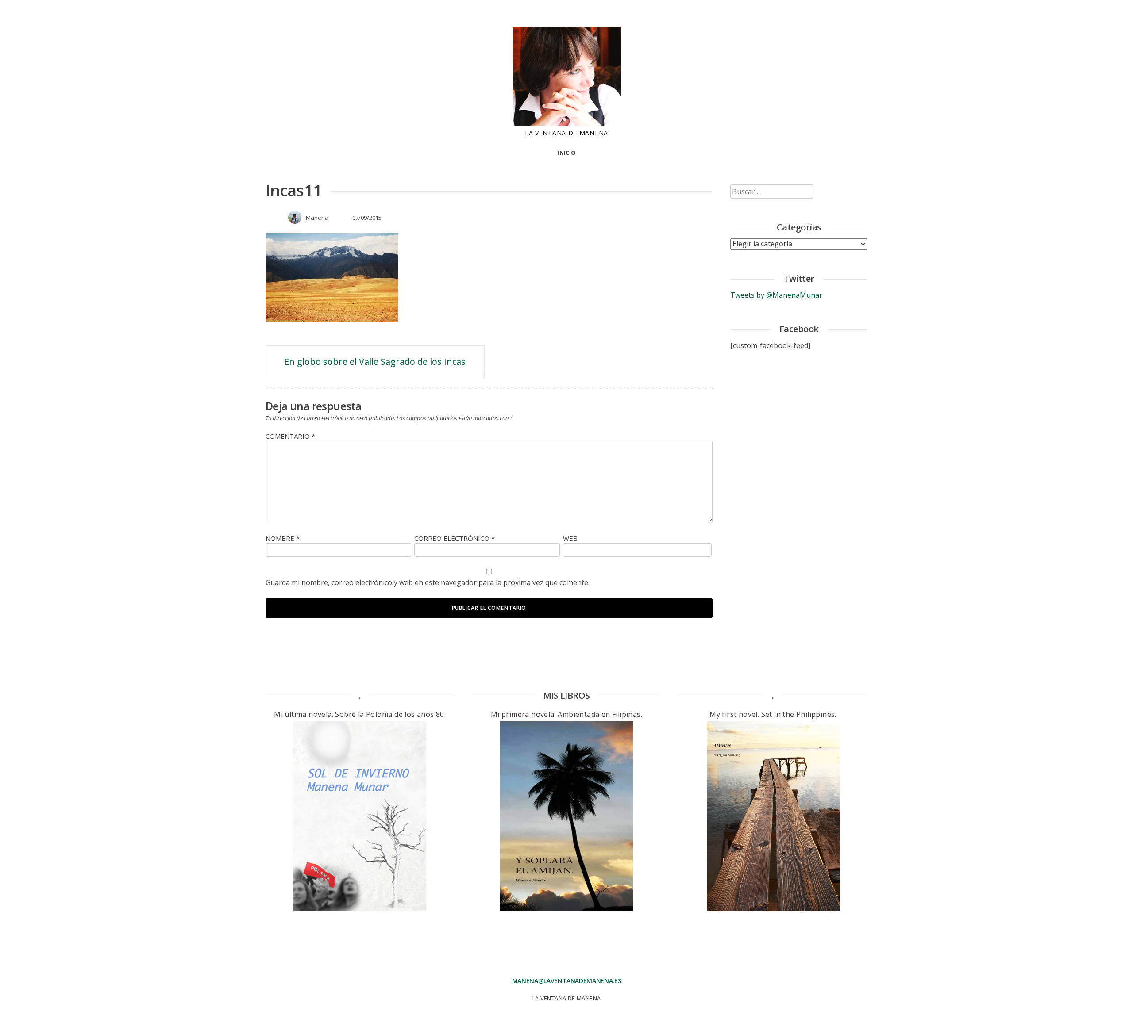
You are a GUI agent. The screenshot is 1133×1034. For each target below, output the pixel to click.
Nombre (283, 538)
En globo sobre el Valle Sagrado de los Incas (375, 362)
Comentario (290, 436)
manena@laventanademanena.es (566, 981)
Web (570, 538)
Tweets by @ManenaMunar (776, 295)
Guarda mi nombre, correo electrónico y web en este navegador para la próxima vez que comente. (428, 582)
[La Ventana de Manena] (567, 123)
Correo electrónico (454, 538)
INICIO (567, 153)
